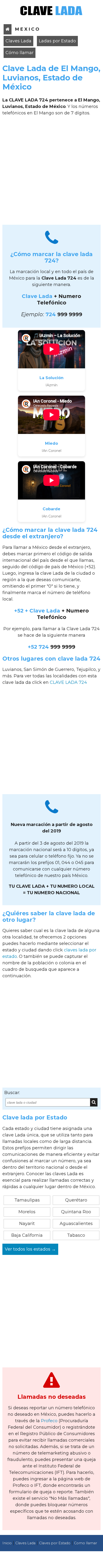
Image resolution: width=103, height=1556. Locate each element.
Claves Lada (18, 41)
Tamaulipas (27, 1200)
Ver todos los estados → (30, 1249)
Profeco (49, 1420)
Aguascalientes (76, 1223)
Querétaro (76, 1200)
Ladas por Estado (57, 41)
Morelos (26, 1211)
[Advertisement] (51, 172)
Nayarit (27, 1223)
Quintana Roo (76, 1211)
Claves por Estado (54, 1543)
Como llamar (85, 1543)
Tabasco (76, 1235)
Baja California (27, 1235)
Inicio (7, 1543)
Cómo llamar (20, 52)
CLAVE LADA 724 (68, 682)
